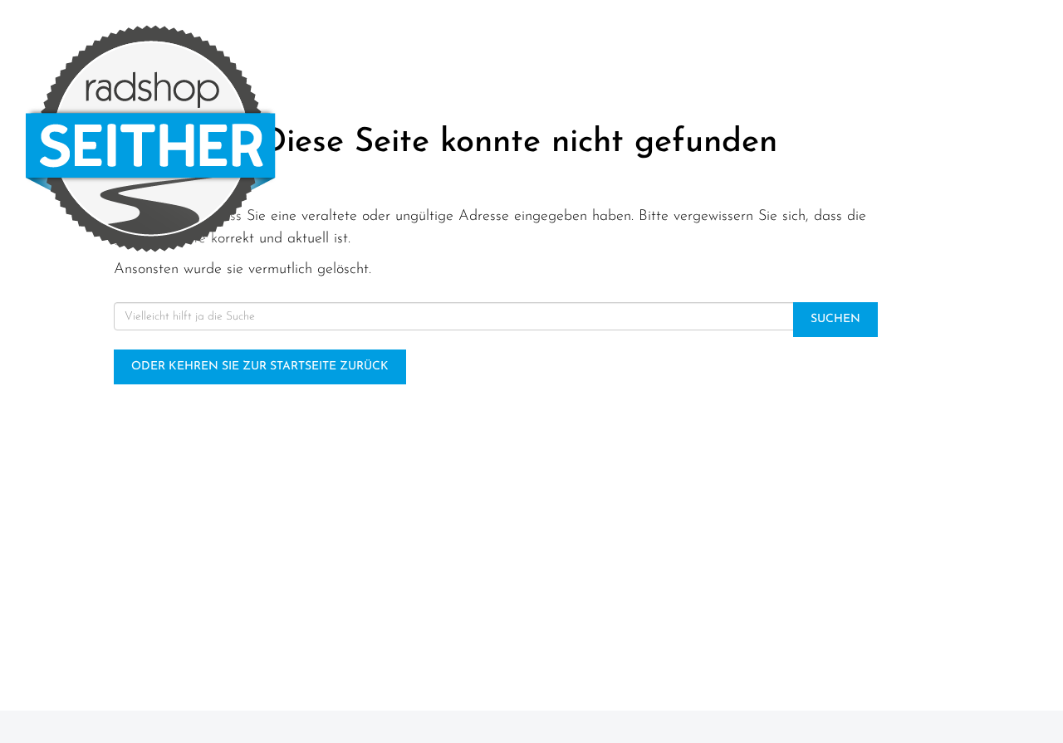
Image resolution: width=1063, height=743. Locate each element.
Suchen (835, 319)
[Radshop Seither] (221, 138)
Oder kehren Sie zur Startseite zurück (260, 366)
